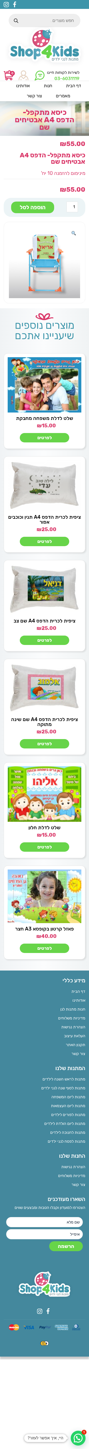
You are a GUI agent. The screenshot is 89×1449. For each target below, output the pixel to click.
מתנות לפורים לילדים (68, 1114)
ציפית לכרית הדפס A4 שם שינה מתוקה (44, 721)
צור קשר (78, 1053)
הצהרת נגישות (73, 1027)
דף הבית (78, 991)
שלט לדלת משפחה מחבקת (44, 418)
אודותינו (78, 1000)
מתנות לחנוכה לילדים (67, 1132)
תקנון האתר (75, 1044)
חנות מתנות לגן (72, 1009)
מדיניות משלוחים (71, 1018)
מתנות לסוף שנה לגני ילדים (63, 1088)
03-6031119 (66, 78)
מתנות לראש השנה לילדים (64, 1079)
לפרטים (44, 437)
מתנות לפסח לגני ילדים (66, 1141)
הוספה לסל (32, 207)
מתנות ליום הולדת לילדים (64, 1123)
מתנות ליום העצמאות (68, 1105)
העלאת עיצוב (74, 1036)
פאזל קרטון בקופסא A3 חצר (44, 929)
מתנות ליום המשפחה (68, 1097)
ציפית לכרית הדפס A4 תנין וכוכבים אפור (44, 519)
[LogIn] (23, 76)
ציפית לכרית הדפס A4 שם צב (44, 621)
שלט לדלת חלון (44, 827)
